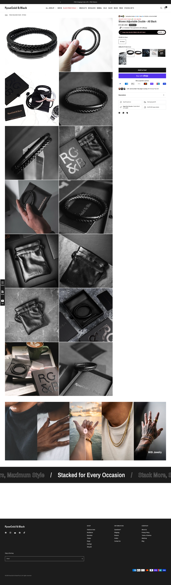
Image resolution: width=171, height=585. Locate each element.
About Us (144, 530)
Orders (116, 538)
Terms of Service (146, 535)
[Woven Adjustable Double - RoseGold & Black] (138, 53)
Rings (88, 541)
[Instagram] (12, 533)
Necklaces (90, 532)
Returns (116, 535)
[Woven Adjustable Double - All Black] (130, 53)
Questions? (117, 530)
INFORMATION (119, 525)
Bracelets (89, 535)
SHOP (89, 525)
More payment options (142, 80)
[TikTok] (26, 532)
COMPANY (145, 525)
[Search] (161, 8)
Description (122, 95)
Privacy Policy (145, 532)
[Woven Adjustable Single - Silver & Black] (122, 61)
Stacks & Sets (91, 530)
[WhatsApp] (124, 113)
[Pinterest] (21, 533)
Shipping (116, 532)
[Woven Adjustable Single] (162, 53)
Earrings (89, 544)
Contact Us (117, 541)
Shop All (89, 547)
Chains (89, 538)
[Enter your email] (82, 558)
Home (6, 15)
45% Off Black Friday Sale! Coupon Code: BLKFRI (91, 2)
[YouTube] (16, 533)
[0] (164, 8)
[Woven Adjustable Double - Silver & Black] (122, 53)
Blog (143, 541)
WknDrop (144, 538)
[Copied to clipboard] (127, 113)
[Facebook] (7, 533)
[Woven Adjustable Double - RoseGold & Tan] (154, 53)
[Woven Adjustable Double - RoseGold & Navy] (146, 53)
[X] (120, 113)
